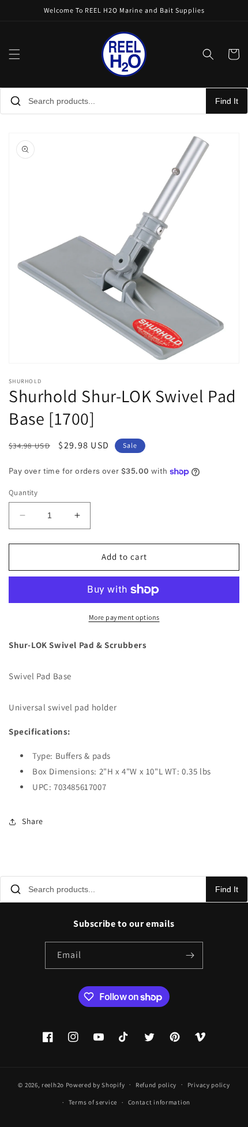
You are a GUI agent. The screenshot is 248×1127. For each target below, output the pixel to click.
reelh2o (53, 1084)
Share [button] (32, 821)
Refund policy (156, 1085)
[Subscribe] (189, 955)
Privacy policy (208, 1085)
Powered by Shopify (95, 1084)
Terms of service (93, 1102)
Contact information (159, 1102)
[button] (14, 54)
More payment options (124, 617)
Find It (226, 101)
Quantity (23, 492)
